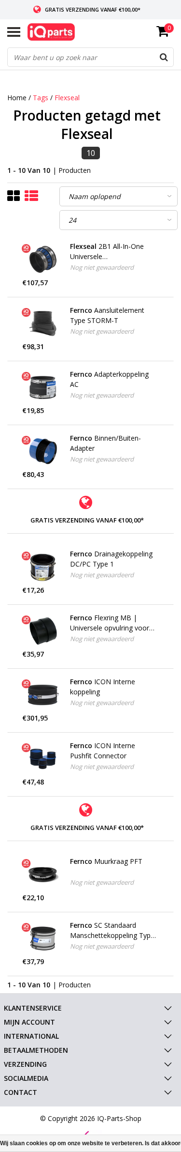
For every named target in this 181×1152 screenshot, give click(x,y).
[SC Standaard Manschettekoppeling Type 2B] (42, 938)
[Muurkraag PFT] (42, 874)
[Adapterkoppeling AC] (42, 387)
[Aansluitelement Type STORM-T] (42, 323)
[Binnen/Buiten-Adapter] (42, 451)
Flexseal (67, 97)
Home (17, 97)
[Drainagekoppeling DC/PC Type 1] (42, 567)
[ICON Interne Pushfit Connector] (42, 759)
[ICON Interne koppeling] (42, 695)
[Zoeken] (163, 57)
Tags (40, 97)
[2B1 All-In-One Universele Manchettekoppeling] (42, 259)
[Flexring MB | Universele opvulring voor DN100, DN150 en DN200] (42, 631)
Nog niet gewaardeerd (102, 267)
